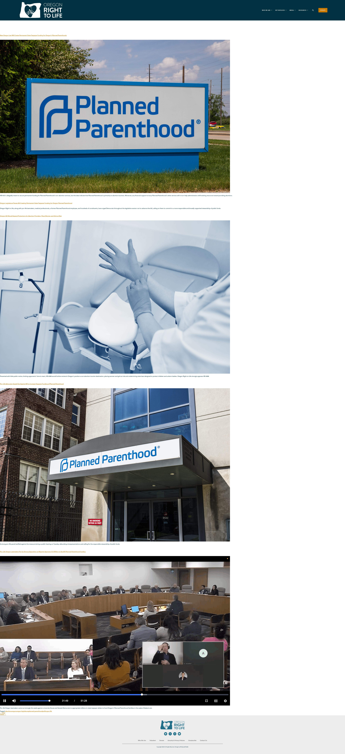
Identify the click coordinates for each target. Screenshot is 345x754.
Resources (302, 10)
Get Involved (280, 10)
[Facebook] (165, 733)
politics (44, 711)
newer (3, 714)
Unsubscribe (192, 740)
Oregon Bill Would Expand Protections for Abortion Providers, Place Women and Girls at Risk (31, 216)
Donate (161, 740)
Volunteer (153, 740)
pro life (49, 711)
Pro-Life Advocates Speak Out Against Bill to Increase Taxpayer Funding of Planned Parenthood (32, 384)
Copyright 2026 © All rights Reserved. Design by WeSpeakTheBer (172, 747)
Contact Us (203, 740)
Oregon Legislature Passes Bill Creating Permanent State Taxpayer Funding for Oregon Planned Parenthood (36, 203)
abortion (8, 711)
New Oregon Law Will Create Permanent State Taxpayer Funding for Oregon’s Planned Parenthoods (33, 35)
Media (292, 10)
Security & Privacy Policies (176, 740)
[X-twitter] (170, 733)
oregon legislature (22, 711)
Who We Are (266, 10)
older (2, 713)
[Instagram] (174, 733)
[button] (313, 10)
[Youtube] (179, 733)
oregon (13, 711)
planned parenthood (35, 711)
